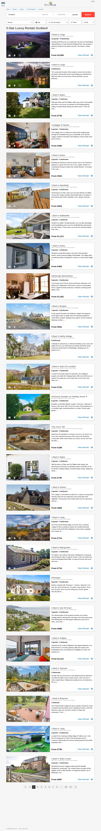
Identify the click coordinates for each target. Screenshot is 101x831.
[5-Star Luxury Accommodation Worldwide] (50, 3)
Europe (22, 9)
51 (71, 787)
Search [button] (88, 15)
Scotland (41, 9)
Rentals (15, 9)
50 (66, 787)
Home (8, 9)
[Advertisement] (50, 809)
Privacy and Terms (23, 828)
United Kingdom (31, 9)
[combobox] (22, 14)
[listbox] (19, 22)
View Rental (83, 55)
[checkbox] (9, 55)
